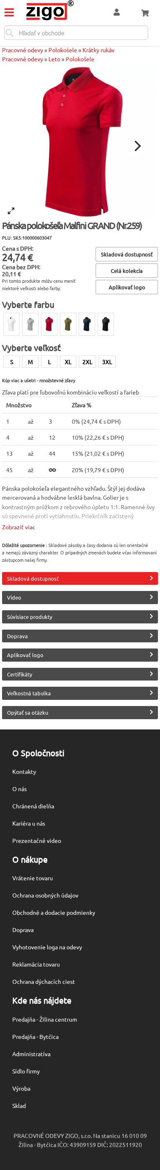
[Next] (137, 146)
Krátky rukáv (98, 49)
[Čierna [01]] (105, 324)
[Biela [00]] (11, 324)
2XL (87, 361)
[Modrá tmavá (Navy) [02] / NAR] (87, 324)
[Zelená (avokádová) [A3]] (68, 324)
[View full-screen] (11, 211)
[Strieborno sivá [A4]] (30, 324)
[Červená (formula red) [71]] (49, 324)
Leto (54, 58)
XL (68, 361)
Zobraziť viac (18, 527)
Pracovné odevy (22, 49)
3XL (107, 361)
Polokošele (62, 49)
